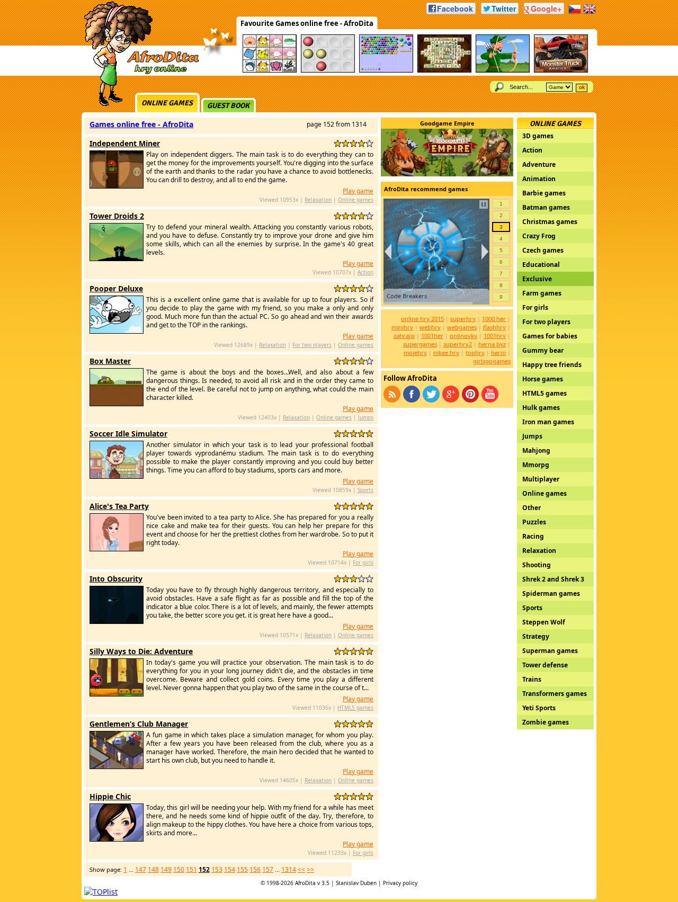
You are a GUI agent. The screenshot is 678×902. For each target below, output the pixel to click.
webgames (462, 327)
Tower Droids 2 (117, 216)
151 (191, 869)
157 (267, 869)
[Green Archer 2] (503, 71)
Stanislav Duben (356, 883)
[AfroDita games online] (138, 73)
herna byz (492, 344)
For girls (363, 562)
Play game (358, 190)
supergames (420, 344)
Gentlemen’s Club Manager (139, 724)
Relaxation (318, 199)
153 (216, 869)
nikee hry (446, 352)
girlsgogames (492, 361)
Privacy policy (400, 883)
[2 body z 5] (346, 143)
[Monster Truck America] (561, 71)
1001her (432, 336)
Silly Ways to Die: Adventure (141, 651)
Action (365, 272)
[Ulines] (328, 71)
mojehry (415, 352)
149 (166, 869)
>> (310, 869)
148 (153, 869)
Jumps (365, 417)
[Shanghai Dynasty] (444, 71)
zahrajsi (404, 336)
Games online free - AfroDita (141, 124)
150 (178, 869)
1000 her (494, 319)
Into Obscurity (116, 579)
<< (301, 869)
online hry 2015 (422, 319)
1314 (288, 869)
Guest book (228, 105)
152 (204, 869)
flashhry (494, 327)
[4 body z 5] (361, 143)
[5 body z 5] (369, 143)
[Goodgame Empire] (447, 173)
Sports (365, 490)
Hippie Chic (110, 796)
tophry (475, 352)
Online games (167, 103)
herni (498, 352)
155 (242, 869)
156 (255, 869)
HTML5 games (355, 707)
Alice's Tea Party (119, 506)
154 (229, 869)
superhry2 (457, 344)
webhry (430, 327)
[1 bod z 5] (338, 143)
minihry (402, 327)
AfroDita (305, 883)
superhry (463, 319)
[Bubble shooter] (386, 71)
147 (140, 869)
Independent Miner (125, 143)
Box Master (110, 361)
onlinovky (463, 336)
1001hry (495, 336)
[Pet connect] (270, 71)
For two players (312, 345)
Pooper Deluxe (116, 288)
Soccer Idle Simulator (128, 433)
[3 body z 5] (354, 143)
